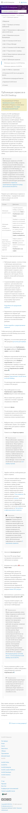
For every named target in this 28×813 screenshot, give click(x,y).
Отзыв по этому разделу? (19, 723)
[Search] (20, 2)
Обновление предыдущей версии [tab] (13, 78)
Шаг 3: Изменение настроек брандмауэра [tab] (10, 36)
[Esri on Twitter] (2, 799)
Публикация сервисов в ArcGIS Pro (13, 66)
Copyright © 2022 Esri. (6, 804)
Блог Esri (3, 786)
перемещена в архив (8, 103)
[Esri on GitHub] (7, 799)
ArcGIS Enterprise (8, 2)
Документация (5, 756)
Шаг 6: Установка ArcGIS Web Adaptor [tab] (14, 47)
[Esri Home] (4, 794)
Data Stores (4, 748)
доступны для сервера (19, 341)
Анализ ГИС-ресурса (15, 589)
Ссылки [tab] (5, 85)
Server (3, 746)
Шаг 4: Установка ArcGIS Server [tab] (12, 40)
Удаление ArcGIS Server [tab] (10, 81)
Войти (25, 2)
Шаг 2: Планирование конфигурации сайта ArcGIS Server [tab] (13, 31)
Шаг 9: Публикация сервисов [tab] (11, 59)
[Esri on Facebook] (5, 799)
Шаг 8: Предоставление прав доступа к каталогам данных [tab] (13, 55)
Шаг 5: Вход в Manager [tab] (10, 44)
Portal (2, 743)
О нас (3, 781)
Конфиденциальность (6, 806)
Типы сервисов (18, 494)
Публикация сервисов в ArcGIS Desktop (14, 63)
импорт (16, 498)
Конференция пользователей (9, 788)
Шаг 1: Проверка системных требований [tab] (11, 25)
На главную (4, 741)
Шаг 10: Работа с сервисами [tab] (11, 69)
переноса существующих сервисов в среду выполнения (13, 184)
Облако (3, 751)
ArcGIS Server (20, 15)
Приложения (5, 753)
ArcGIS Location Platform (8, 769)
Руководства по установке (8, 15)
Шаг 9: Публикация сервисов (10, 17)
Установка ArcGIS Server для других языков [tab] (13, 74)
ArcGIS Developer (6, 772)
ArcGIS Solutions (5, 774)
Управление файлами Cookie (8, 808)
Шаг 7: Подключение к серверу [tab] (12, 51)
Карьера (3, 783)
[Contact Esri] (10, 799)
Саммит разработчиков (8, 791)
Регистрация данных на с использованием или (15, 655)
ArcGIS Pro (4, 765)
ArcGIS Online (5, 762)
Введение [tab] (6, 21)
